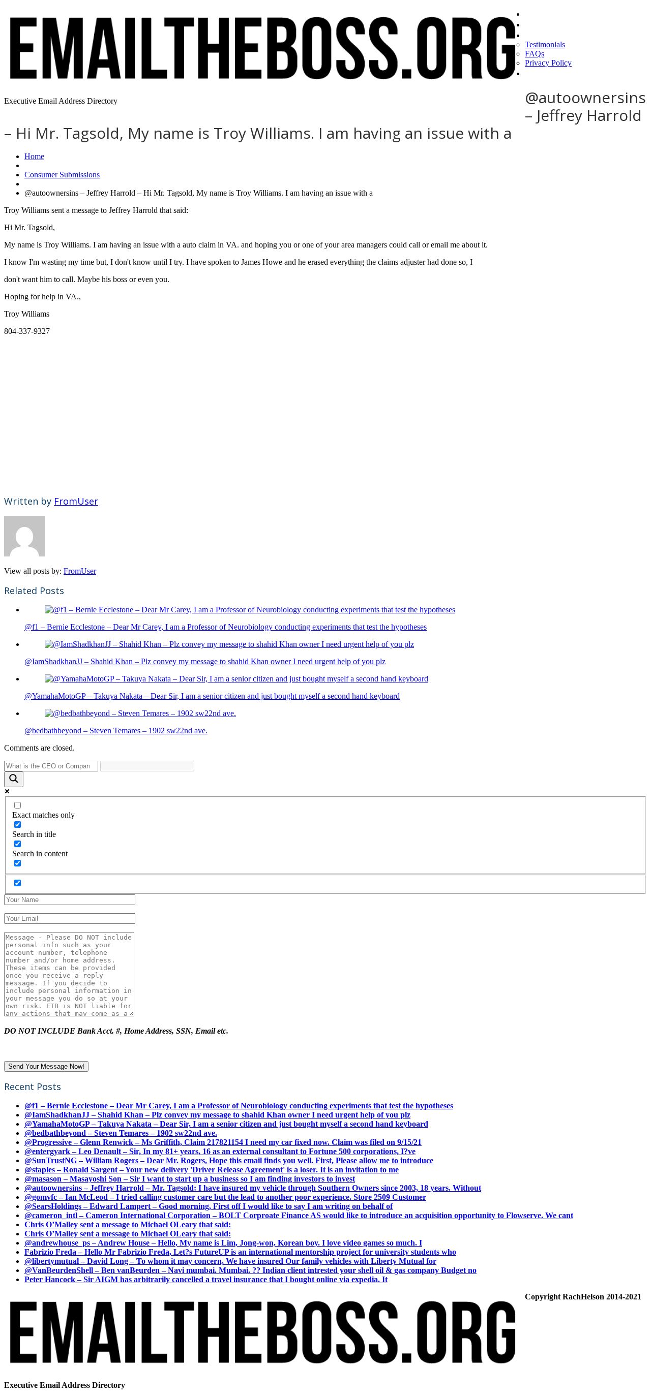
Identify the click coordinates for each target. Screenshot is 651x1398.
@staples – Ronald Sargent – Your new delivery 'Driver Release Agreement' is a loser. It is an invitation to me (211, 1169)
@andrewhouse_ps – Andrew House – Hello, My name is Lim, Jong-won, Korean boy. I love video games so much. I (223, 1242)
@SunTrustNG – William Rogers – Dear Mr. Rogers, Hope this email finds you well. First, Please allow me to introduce (228, 1160)
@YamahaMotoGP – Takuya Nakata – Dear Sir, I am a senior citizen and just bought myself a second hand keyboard (212, 696)
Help (535, 73)
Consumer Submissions (62, 174)
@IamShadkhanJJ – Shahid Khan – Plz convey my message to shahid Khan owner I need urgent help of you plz (205, 661)
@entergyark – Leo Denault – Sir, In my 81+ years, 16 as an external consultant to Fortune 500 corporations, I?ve (220, 1151)
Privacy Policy (548, 62)
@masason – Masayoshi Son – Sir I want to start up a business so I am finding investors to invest (189, 1178)
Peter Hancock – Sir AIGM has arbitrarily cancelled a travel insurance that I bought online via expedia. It (206, 1279)
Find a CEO (549, 24)
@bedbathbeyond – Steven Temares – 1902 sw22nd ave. (116, 730)
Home (538, 13)
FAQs (534, 53)
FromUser (76, 501)
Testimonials (545, 44)
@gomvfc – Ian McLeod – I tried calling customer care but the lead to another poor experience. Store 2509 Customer (225, 1197)
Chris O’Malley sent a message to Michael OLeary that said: (127, 1224)
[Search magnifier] (13, 779)
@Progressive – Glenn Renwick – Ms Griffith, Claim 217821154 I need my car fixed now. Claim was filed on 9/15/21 (223, 1142)
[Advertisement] (309, 415)
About (538, 34)
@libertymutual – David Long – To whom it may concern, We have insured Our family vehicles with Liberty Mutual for (230, 1261)
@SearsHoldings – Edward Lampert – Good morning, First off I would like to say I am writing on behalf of (208, 1206)
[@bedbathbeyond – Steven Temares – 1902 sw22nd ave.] (140, 713)
